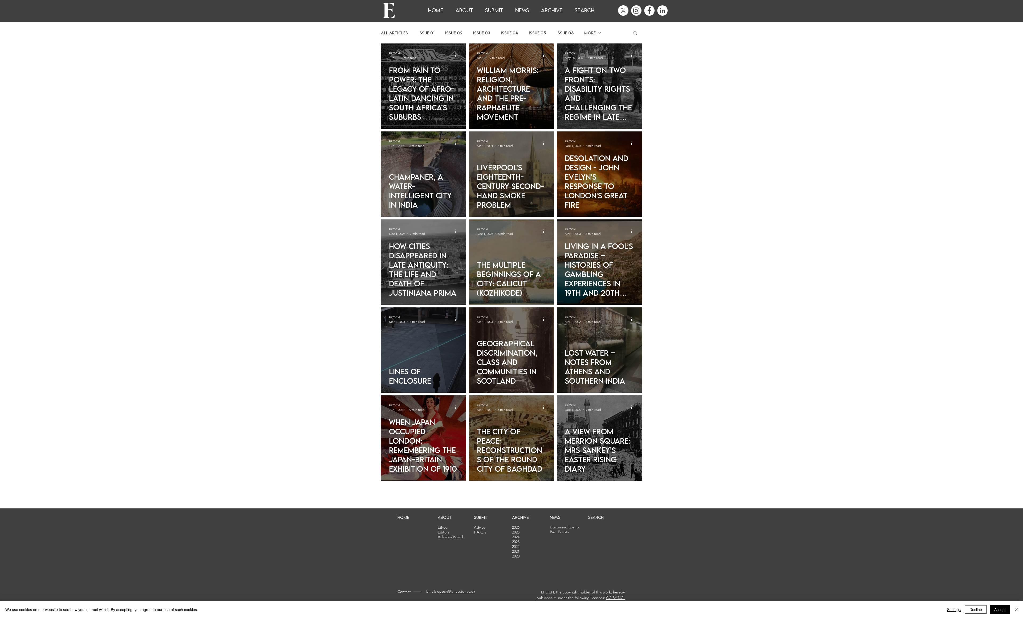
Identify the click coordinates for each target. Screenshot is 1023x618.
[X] (623, 10)
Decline (975, 609)
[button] (635, 33)
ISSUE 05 (537, 33)
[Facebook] (649, 10)
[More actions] (457, 55)
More (590, 33)
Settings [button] (954, 609)
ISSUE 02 (453, 33)
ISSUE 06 (565, 33)
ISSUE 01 (427, 33)
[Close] (1016, 609)
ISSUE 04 (509, 33)
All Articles (394, 33)
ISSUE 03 (481, 33)
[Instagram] (636, 10)
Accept (1000, 609)
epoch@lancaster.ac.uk (456, 591)
